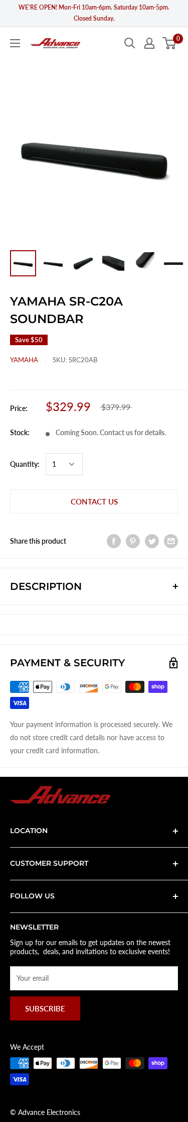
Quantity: (25, 464)
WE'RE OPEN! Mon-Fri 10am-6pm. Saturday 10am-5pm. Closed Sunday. (94, 13)
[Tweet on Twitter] (152, 541)
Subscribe (45, 1008)
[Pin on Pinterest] (133, 541)
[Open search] (129, 43)
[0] (169, 43)
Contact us (94, 501)
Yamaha (24, 360)
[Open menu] (15, 43)
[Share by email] (171, 541)
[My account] (149, 43)
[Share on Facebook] (114, 541)
